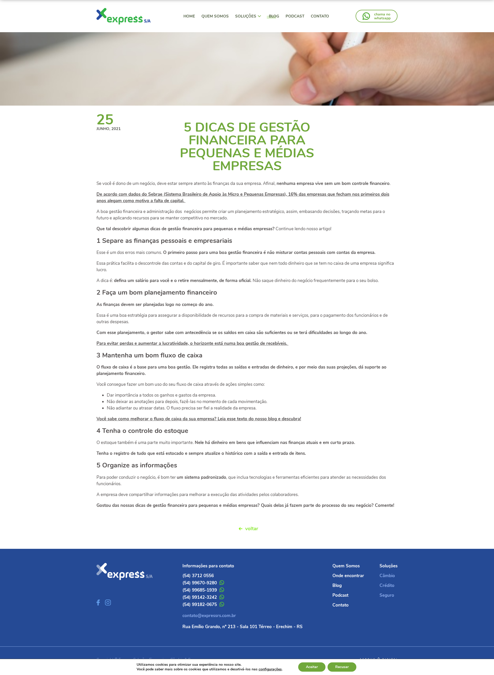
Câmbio (387, 576)
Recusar (342, 666)
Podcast (295, 16)
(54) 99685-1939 (199, 590)
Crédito (387, 585)
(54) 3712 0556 (198, 576)
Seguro (387, 595)
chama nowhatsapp (382, 16)
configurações (270, 669)
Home (189, 16)
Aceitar (312, 666)
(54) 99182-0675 (199, 605)
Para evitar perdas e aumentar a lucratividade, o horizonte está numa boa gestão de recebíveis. (192, 343)
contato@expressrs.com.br (209, 616)
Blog (274, 16)
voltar (251, 528)
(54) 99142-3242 (199, 597)
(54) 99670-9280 (199, 583)
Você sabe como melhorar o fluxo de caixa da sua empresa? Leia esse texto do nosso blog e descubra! (198, 419)
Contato (320, 16)
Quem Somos (215, 16)
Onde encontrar (348, 576)
